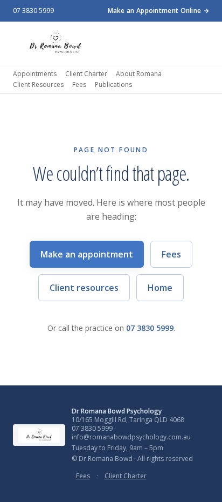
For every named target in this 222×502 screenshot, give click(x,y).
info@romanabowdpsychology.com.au (131, 437)
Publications (113, 84)
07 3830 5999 (33, 10)
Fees (79, 84)
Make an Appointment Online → (158, 10)
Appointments (35, 74)
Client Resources (38, 84)
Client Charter (86, 74)
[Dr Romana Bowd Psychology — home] (55, 43)
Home (160, 288)
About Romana (139, 74)
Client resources (84, 288)
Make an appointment (86, 254)
